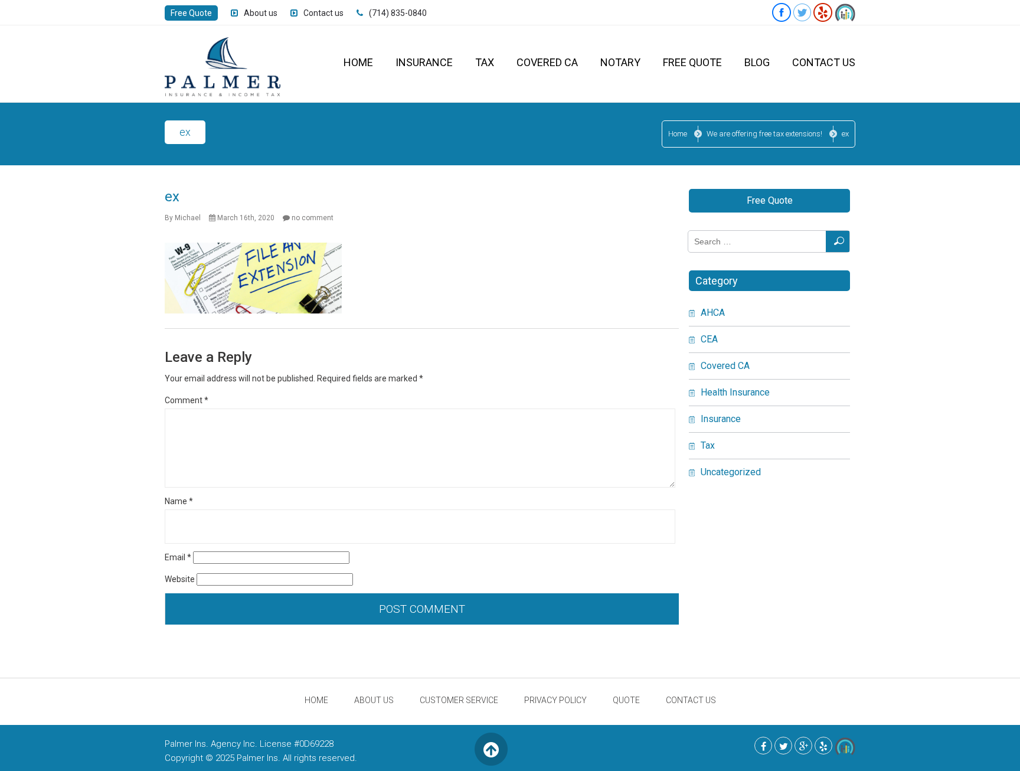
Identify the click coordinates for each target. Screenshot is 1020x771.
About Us (374, 700)
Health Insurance (735, 392)
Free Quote (191, 13)
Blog (757, 62)
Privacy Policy (555, 700)
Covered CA (547, 62)
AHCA (713, 312)
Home (358, 62)
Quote (626, 700)
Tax (484, 62)
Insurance (424, 62)
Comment (186, 400)
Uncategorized (731, 472)
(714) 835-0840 (398, 13)
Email (178, 557)
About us (260, 13)
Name (179, 501)
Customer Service (459, 700)
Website (180, 579)
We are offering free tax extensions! (764, 133)
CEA (709, 339)
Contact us (323, 13)
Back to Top (491, 749)
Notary (620, 62)
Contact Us (823, 62)
